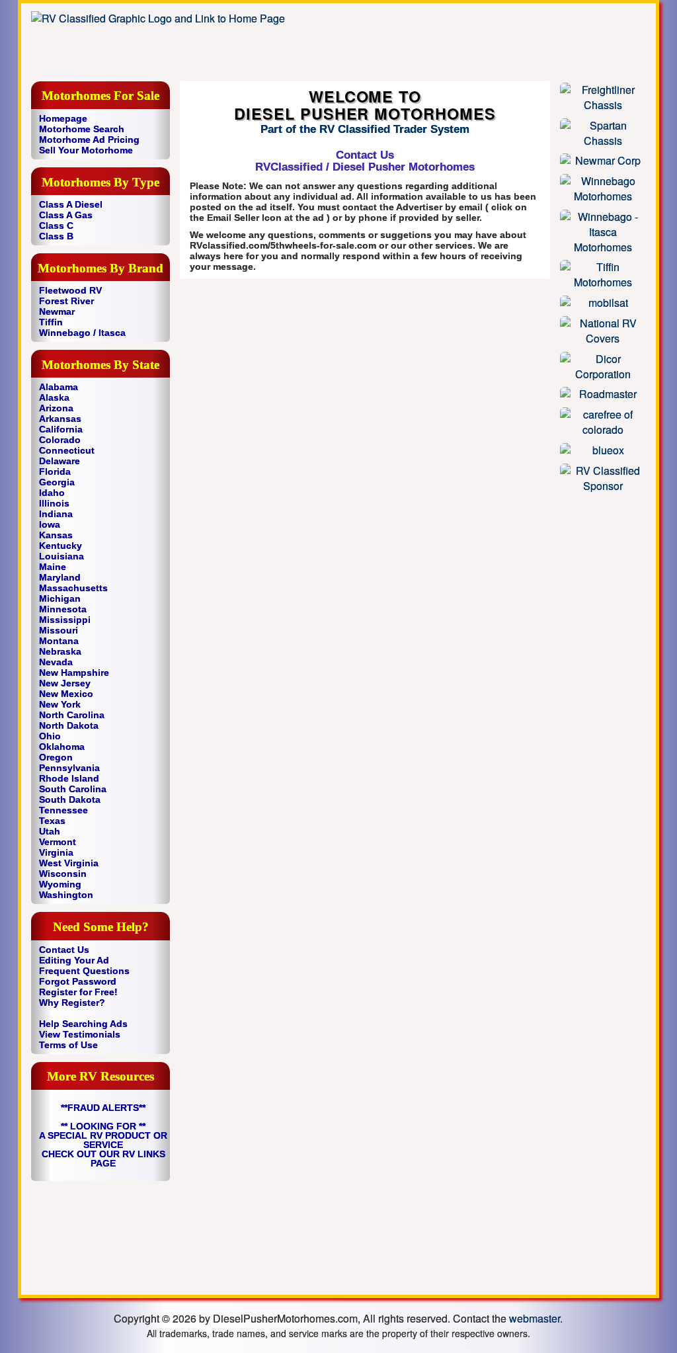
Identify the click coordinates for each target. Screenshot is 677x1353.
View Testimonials (79, 1034)
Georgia (57, 482)
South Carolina (72, 789)
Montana (59, 641)
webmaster (534, 1318)
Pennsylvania (69, 767)
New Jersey (65, 683)
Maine (52, 566)
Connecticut (67, 450)
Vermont (57, 842)
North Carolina (71, 715)
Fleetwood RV (70, 290)
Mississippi (65, 619)
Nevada (56, 662)
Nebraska (60, 651)
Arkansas (60, 418)
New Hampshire (74, 672)
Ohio (50, 736)
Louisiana (61, 556)
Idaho (52, 492)
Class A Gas (66, 215)
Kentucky (60, 545)
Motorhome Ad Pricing (89, 139)
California (61, 429)
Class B (56, 236)
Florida (55, 471)
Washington (66, 894)
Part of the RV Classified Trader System (364, 129)
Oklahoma (62, 746)
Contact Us (64, 949)
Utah (49, 831)
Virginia (56, 852)
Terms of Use (68, 1045)
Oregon (56, 757)
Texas (52, 820)
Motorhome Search (81, 129)
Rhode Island (69, 778)
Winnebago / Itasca (82, 332)
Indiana (56, 514)
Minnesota (63, 609)
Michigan (60, 598)
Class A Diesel (70, 204)
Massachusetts (73, 588)
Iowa (49, 524)
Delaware (59, 461)
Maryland (60, 577)
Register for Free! (78, 992)
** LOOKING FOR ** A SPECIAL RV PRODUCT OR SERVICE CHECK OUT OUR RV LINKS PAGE (103, 1144)
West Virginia (69, 863)
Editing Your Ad (74, 960)
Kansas (56, 535)
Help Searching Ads (83, 1023)
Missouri (58, 630)
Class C (56, 225)
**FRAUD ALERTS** (103, 1107)
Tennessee (63, 810)
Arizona (56, 408)
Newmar (57, 311)
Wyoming (60, 884)
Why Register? (72, 1002)
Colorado (60, 439)
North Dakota (69, 725)
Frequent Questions (84, 970)
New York (60, 704)
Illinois (54, 503)
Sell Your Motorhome (86, 150)
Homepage (63, 118)
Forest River (66, 301)
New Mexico (66, 693)
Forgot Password (77, 981)
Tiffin (51, 322)
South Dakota (69, 799)
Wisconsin (63, 873)
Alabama (58, 387)
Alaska (54, 397)
